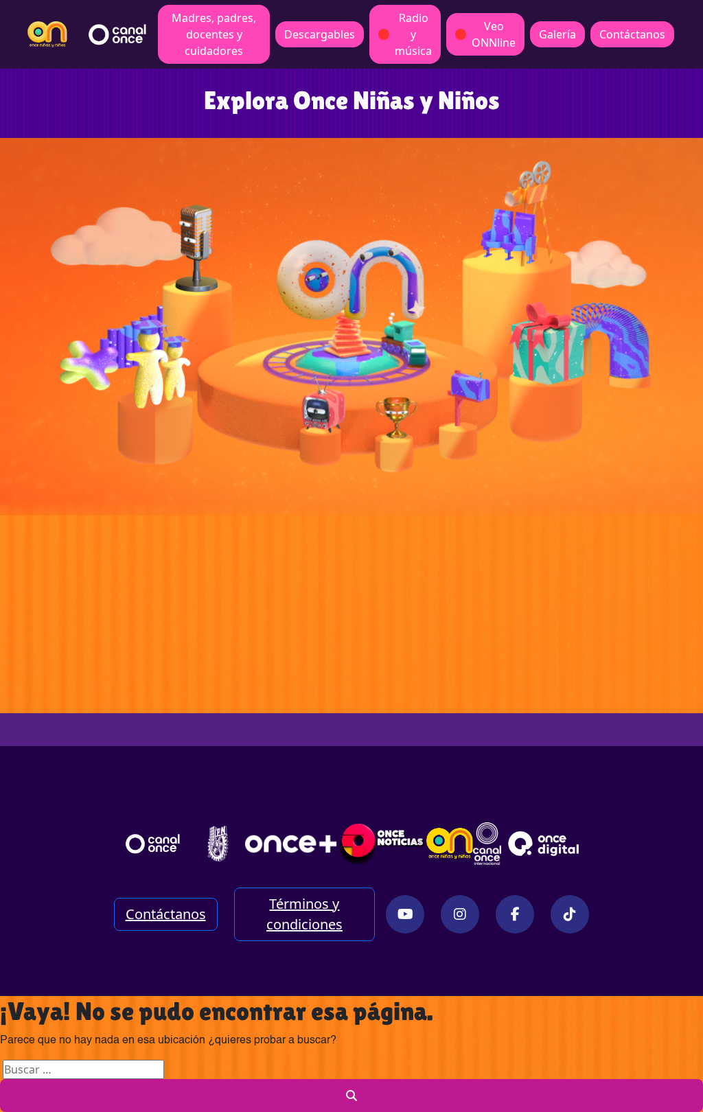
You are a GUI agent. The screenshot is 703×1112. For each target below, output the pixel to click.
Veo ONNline (494, 34)
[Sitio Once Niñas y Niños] (449, 843)
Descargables (319, 34)
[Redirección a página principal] (47, 34)
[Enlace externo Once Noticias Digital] (381, 843)
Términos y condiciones (304, 914)
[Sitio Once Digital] (545, 843)
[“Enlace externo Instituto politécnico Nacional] (218, 843)
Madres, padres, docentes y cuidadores (214, 34)
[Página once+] (290, 844)
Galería (557, 34)
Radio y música (413, 34)
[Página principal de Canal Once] (153, 844)
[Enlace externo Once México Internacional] (486, 843)
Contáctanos (632, 34)
